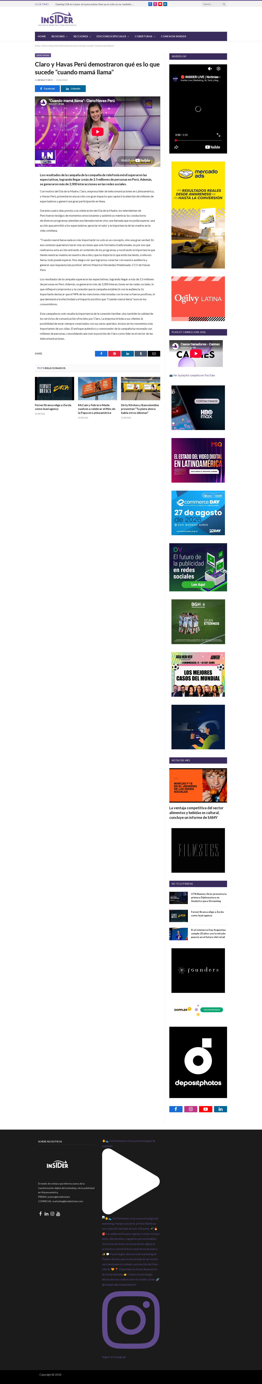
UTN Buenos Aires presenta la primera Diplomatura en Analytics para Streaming (209, 897)
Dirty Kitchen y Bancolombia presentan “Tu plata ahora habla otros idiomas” (140, 409)
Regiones (58, 36)
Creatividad (43, 55)
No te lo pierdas (182, 883)
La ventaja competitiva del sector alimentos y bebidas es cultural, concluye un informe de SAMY (196, 813)
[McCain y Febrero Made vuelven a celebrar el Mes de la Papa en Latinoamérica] (97, 388)
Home (42, 36)
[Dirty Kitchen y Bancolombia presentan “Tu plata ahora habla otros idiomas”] (140, 388)
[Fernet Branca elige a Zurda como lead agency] (54, 388)
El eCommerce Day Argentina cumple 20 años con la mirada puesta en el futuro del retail (208, 933)
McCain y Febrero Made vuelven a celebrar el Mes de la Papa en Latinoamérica (96, 409)
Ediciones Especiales (111, 36)
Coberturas (143, 36)
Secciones (80, 36)
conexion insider (173, 36)
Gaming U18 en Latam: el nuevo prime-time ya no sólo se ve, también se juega (95, 4)
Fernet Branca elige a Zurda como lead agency (53, 407)
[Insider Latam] (57, 19)
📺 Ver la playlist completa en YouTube (192, 375)
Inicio (37, 45)
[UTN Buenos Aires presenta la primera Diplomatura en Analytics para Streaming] (178, 898)
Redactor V (45, 80)
